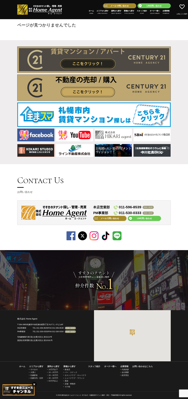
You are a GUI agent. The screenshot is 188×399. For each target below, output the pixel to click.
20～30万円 (53, 375)
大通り (33, 372)
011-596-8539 (130, 207)
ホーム (91, 12)
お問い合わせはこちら (142, 366)
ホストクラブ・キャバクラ (75, 375)
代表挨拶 (125, 369)
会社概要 (125, 372)
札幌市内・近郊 (36, 378)
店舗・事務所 (70, 384)
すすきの (34, 369)
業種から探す (129, 12)
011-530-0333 (130, 213)
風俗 (66, 381)
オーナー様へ (155, 12)
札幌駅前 (34, 375)
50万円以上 (53, 381)
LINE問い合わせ (154, 6)
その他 (67, 387)
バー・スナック (71, 372)
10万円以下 (53, 369)
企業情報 (166, 12)
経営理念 (125, 375)
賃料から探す (116, 12)
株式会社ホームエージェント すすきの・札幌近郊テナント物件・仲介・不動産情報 (39, 9)
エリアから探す (103, 12)
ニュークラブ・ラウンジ (74, 378)
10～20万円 (53, 372)
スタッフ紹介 (142, 12)
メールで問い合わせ (119, 6)
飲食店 (67, 369)
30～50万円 (53, 378)
